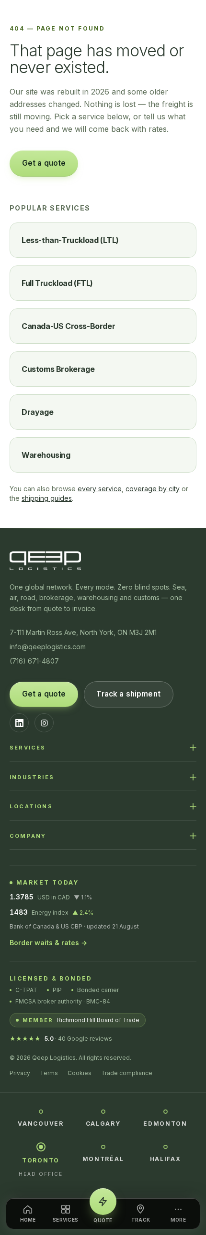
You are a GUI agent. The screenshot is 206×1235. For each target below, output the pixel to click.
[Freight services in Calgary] (103, 1111)
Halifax (165, 1158)
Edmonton (165, 1123)
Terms (49, 1073)
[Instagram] (44, 722)
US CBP (71, 926)
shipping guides (47, 498)
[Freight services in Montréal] (103, 1146)
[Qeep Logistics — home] (103, 16)
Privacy (20, 1073)
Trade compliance (126, 1073)
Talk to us (114, 163)
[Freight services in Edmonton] (165, 1111)
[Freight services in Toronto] (41, 1147)
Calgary (103, 1123)
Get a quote (44, 163)
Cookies (80, 1073)
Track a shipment (128, 693)
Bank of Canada (32, 926)
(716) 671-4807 (34, 661)
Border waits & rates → (48, 943)
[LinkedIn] (19, 722)
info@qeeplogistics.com (48, 647)
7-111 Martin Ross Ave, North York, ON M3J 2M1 (83, 632)
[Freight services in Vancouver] (41, 1111)
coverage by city (153, 489)
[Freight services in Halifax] (165, 1146)
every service (100, 489)
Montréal (103, 1158)
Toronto (40, 1160)
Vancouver (40, 1123)
